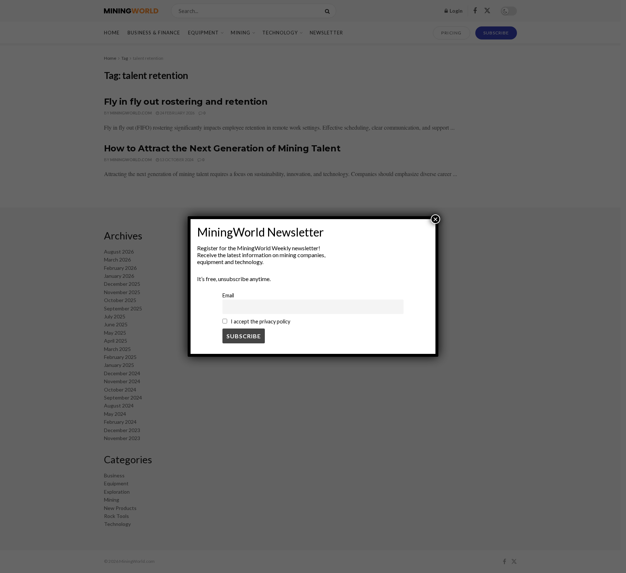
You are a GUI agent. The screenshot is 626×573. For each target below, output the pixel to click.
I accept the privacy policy (260, 321)
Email (228, 295)
